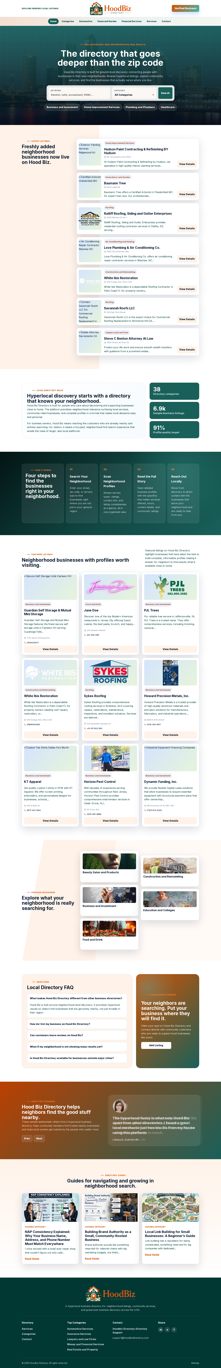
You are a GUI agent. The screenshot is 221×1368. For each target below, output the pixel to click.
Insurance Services (79, 1333)
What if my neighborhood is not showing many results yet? (66, 1046)
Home (53, 21)
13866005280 (33, 724)
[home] (110, 1294)
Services (152, 21)
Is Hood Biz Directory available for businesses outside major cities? (72, 1058)
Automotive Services (80, 1328)
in (161, 1329)
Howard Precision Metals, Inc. (166, 696)
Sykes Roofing (95, 696)
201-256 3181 (93, 635)
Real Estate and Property (82, 1349)
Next (39, 1138)
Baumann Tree (115, 183)
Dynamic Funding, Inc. (160, 782)
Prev (27, 1138)
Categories (68, 21)
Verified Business (185, 8)
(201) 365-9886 (94, 814)
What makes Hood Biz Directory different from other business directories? (76, 998)
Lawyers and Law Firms (81, 1339)
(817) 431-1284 (34, 810)
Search (165, 92)
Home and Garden (107, 21)
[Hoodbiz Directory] (110, 8)
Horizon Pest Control (99, 782)
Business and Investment (62, 107)
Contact (166, 21)
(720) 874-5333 (154, 810)
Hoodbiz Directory (39, 1363)
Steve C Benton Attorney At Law (128, 338)
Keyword (56, 90)
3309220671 (33, 642)
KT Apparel (32, 782)
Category (119, 90)
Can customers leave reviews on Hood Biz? (56, 1035)
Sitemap (195, 1363)
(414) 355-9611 (154, 724)
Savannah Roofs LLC (119, 308)
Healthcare (168, 107)
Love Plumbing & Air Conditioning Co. (132, 248)
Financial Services (132, 21)
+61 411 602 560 (94, 728)
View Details (187, 164)
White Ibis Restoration (121, 278)
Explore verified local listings (40, 8)
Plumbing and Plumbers (140, 107)
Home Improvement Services (102, 107)
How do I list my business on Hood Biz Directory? (60, 1023)
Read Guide (32, 1258)
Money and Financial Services (85, 1344)
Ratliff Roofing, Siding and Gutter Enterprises (138, 213)
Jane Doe (91, 610)
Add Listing (156, 1045)
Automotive (85, 21)
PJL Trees (151, 610)
